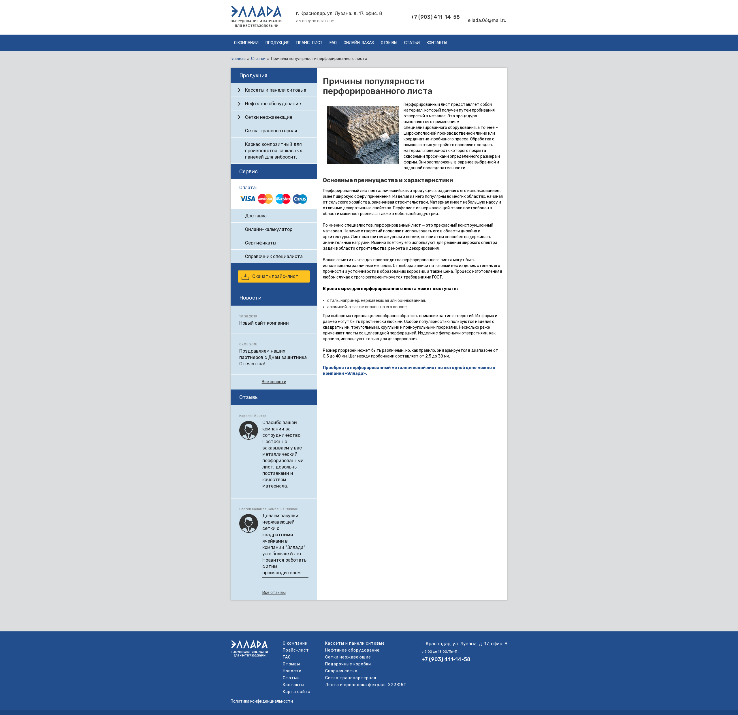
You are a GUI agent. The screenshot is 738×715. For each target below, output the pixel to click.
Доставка (256, 216)
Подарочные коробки (348, 664)
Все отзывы (274, 592)
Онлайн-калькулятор (268, 229)
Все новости (274, 381)
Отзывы (389, 42)
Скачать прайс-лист (275, 276)
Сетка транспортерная (271, 130)
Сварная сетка (341, 671)
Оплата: (248, 187)
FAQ (333, 42)
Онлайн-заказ (359, 42)
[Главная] (256, 26)
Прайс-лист (309, 42)
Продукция (277, 42)
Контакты (437, 42)
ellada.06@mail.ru (487, 20)
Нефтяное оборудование (273, 103)
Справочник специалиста (274, 256)
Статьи (412, 42)
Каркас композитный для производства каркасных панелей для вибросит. (273, 151)
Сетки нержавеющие (268, 117)
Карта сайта (296, 691)
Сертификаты (260, 243)
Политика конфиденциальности (262, 701)
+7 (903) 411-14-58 (435, 17)
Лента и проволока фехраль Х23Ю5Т (365, 684)
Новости (292, 671)
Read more (274, 320)
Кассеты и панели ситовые (275, 90)
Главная (238, 58)
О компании (246, 42)
